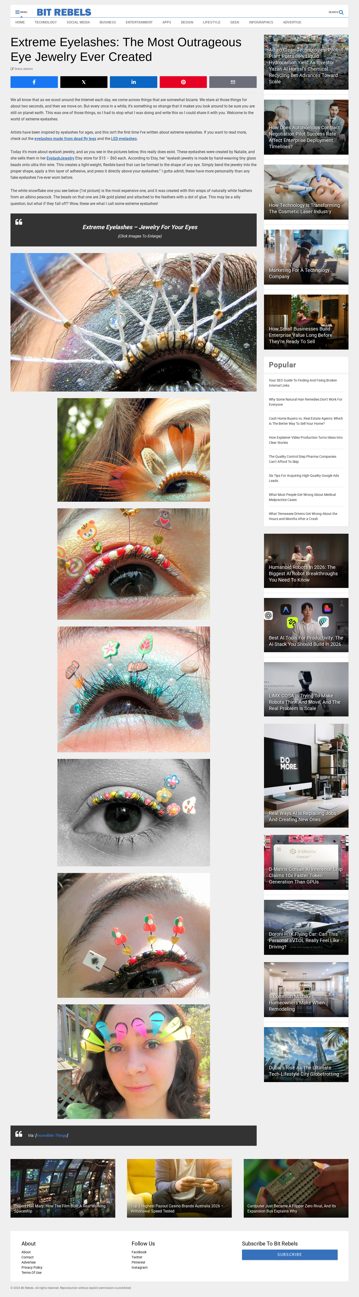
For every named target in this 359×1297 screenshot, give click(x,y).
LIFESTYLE (212, 22)
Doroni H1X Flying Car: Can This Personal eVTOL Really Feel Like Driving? (304, 940)
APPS (166, 22)
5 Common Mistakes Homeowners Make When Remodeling (297, 1002)
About (26, 1252)
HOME (20, 22)
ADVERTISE (292, 22)
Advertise (28, 1262)
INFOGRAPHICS (261, 22)
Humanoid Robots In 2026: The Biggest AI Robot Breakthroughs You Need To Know (303, 573)
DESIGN (187, 22)
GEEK (234, 22)
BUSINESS (108, 22)
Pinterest (138, 1262)
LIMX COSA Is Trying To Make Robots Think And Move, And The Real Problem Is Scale (304, 702)
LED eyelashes (124, 138)
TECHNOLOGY (46, 22)
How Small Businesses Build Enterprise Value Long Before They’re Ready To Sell (300, 335)
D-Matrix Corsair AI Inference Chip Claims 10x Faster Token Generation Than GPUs (306, 875)
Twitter (137, 1257)
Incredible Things (51, 1135)
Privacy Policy (31, 1267)
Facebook (139, 1252)
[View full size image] (134, 322)
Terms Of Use (31, 1273)
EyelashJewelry (60, 158)
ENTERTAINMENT (139, 22)
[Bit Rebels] (61, 13)
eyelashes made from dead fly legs (65, 138)
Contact (27, 1257)
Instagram (140, 1267)
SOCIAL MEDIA (78, 22)
